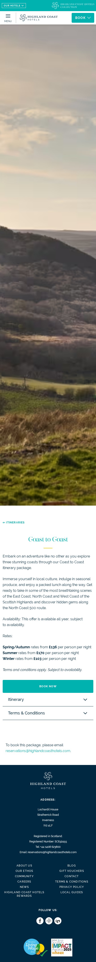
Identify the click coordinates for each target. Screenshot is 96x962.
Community (24, 876)
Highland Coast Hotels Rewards (24, 894)
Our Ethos (24, 871)
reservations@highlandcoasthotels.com (38, 751)
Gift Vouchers (71, 871)
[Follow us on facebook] (39, 920)
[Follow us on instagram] (48, 920)
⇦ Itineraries (14, 522)
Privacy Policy (71, 887)
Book (80, 18)
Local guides (72, 892)
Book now (48, 686)
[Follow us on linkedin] (56, 920)
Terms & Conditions (71, 881)
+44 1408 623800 (50, 846)
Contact (72, 876)
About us (24, 865)
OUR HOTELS (12, 5)
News (24, 887)
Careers (24, 881)
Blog (71, 865)
